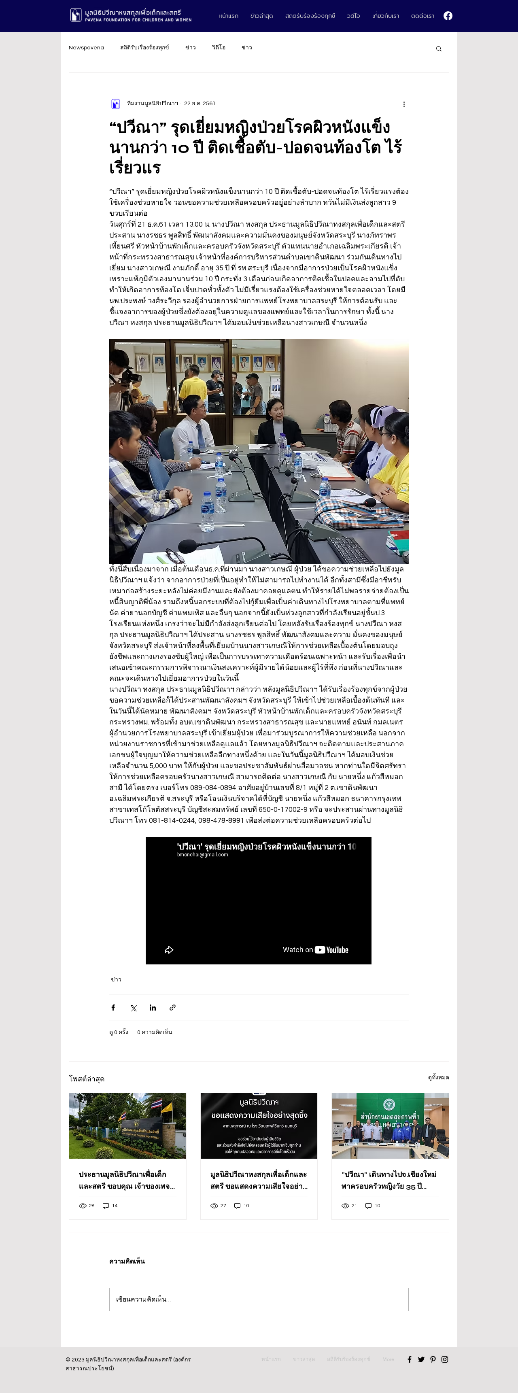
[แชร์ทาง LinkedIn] (153, 1007)
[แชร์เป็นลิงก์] (172, 1007)
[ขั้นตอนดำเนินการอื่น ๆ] (404, 103)
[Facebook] (448, 15)
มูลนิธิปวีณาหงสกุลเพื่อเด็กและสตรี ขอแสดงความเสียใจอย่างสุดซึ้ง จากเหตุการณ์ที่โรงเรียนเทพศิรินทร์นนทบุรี (258, 1181)
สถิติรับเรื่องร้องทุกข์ (144, 48)
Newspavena (86, 48)
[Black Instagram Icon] (444, 1359)
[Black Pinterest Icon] (433, 1359)
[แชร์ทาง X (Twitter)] (133, 1007)
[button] (439, 48)
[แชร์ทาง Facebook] (113, 1007)
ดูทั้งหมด (438, 1078)
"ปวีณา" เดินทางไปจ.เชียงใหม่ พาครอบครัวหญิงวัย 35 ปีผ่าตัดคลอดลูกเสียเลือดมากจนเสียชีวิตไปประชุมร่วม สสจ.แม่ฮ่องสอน (389, 1181)
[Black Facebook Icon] (409, 1359)
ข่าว (190, 48)
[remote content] (259, 901)
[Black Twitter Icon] (421, 1359)
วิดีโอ (218, 48)
